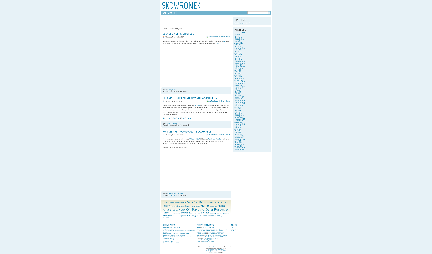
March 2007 (238, 95)
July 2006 (237, 107)
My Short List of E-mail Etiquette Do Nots (216, 229)
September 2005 (239, 124)
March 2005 (238, 134)
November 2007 (239, 83)
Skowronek (200, 229)
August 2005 (238, 126)
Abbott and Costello (214, 139)
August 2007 (238, 89)
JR (197, 230)
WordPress (221, 249)
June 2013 (237, 34)
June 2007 (237, 90)
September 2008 (239, 67)
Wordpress (221, 216)
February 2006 (239, 116)
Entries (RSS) (210, 251)
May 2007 (237, 92)
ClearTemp (176, 118)
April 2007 (237, 94)
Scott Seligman (186, 118)
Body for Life (194, 202)
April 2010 (237, 53)
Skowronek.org (212, 249)
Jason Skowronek (214, 246)
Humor (169, 90)
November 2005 (239, 121)
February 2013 (239, 40)
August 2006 (238, 105)
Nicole (198, 241)
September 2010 (239, 48)
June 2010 (237, 50)
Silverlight (222, 213)
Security (213, 213)
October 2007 (238, 85)
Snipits (227, 213)
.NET (171, 203)
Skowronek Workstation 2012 (171, 243)
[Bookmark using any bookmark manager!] (218, 37)
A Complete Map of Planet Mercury (172, 240)
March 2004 (238, 143)
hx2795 (197, 105)
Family (166, 205)
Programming (175, 213)
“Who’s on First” (194, 139)
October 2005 (238, 122)
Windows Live (213, 216)
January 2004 (238, 146)
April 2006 (237, 112)
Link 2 (170, 118)
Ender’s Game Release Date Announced (174, 235)
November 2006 (239, 102)
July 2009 (237, 56)
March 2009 (238, 60)
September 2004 (239, 139)
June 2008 (237, 72)
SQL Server (176, 216)
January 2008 (238, 80)
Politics (166, 212)
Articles (176, 203)
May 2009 (237, 58)
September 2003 (239, 149)
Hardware (195, 206)
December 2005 (239, 119)
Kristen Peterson (201, 232)
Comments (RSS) (221, 251)
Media (174, 90)
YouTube (166, 218)
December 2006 (239, 100)
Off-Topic (180, 194)
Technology (190, 215)
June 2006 (237, 109)
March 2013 (238, 38)
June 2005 (237, 129)
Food (175, 206)
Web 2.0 (206, 216)
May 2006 (237, 110)
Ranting (183, 213)
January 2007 (238, 99)
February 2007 (239, 97)
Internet (212, 206)
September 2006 (239, 104)
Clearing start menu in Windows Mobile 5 (190, 98)
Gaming (181, 206)
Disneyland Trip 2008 (211, 238)
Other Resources (217, 209)
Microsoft (166, 210)
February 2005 (239, 136)
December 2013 (239, 33)
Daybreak (206, 203)
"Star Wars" (166, 203)
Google (187, 206)
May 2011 (237, 46)
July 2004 (237, 141)
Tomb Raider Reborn (168, 238)
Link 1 (164, 118)
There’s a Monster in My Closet (171, 227)
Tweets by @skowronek (242, 23)
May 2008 (237, 73)
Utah (198, 216)
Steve (198, 227)
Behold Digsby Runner (208, 227)
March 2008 (238, 77)
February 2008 (239, 78)
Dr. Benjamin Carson (168, 241)
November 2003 (239, 148)
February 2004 (239, 144)
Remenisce (197, 213)
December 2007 (239, 82)
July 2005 (237, 127)
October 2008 (238, 65)
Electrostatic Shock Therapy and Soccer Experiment (177, 236)
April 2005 (237, 132)
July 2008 (237, 70)
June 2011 (237, 45)
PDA (168, 123)
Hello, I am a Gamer (168, 229)
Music (176, 210)
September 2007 (239, 87)
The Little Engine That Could (215, 233)
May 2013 (237, 36)
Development (216, 202)
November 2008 (239, 63)
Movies (172, 210)
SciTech (205, 212)
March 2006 (238, 114)
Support (182, 216)
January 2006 (238, 117)
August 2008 (238, 68)
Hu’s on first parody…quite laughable (187, 131)
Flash (171, 206)
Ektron (226, 203)
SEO (217, 213)
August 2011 (238, 43)
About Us (172, 13)
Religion (190, 213)
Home (164, 13)
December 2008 (239, 61)
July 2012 (237, 41)
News (182, 209)
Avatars (183, 203)
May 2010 (237, 51)
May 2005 (237, 131)
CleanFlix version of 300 (178, 33)
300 (217, 43)
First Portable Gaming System (216, 232)
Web (202, 216)
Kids (216, 206)
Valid (234, 229)
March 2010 (238, 55)
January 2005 (238, 137)
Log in (232, 227)
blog (224, 41)
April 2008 (237, 75)
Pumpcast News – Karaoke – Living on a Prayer (176, 233)
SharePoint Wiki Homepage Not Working (216, 235)
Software (174, 123)
